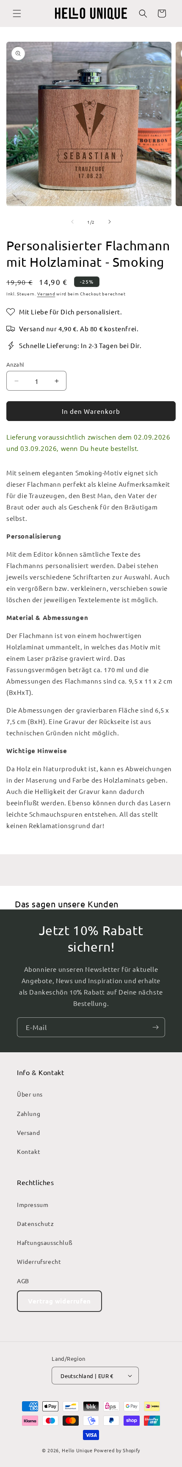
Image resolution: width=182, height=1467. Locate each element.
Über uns (30, 1094)
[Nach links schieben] (72, 221)
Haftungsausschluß (44, 1242)
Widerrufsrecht (39, 1261)
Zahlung (28, 1113)
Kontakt (28, 1151)
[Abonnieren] (155, 1027)
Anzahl (15, 364)
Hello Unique (77, 1450)
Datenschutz (35, 1223)
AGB (23, 1281)
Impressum (32, 1204)
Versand (46, 293)
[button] (17, 13)
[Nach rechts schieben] (109, 221)
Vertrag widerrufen (59, 1301)
